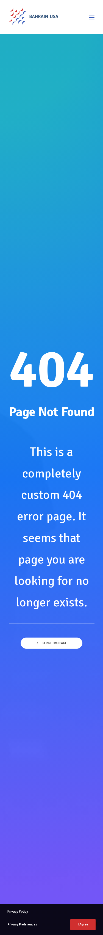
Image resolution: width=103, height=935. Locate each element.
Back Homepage (54, 643)
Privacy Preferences (22, 924)
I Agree (83, 924)
